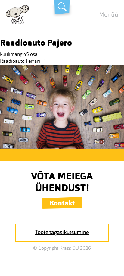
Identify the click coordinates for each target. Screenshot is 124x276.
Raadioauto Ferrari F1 (23, 61)
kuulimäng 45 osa (19, 54)
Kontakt (62, 203)
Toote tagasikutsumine (62, 232)
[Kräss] (17, 22)
